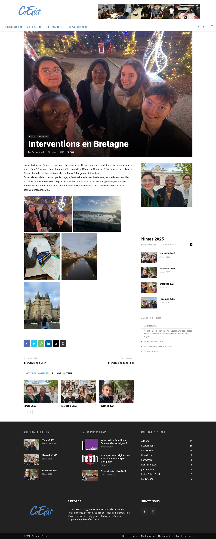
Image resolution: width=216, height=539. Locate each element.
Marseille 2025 (69, 406)
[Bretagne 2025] (149, 287)
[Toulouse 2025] (116, 391)
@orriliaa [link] (108, 181)
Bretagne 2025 (167, 284)
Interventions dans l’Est (121, 362)
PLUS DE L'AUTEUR (62, 373)
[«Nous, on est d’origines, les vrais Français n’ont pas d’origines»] (90, 459)
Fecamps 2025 (167, 299)
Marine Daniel (148, 244)
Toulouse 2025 (107, 406)
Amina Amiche (39, 152)
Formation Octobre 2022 (113, 471)
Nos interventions (13, 26)
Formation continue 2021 (155, 341)
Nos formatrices (54, 26)
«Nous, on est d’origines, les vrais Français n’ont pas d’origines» (115, 458)
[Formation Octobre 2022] (90, 475)
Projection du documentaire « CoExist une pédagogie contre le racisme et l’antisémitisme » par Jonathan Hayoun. (168, 334)
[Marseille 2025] (78, 391)
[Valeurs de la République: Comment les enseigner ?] (90, 444)
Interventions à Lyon (35, 362)
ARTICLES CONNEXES (36, 373)
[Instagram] (203, 27)
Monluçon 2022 (151, 352)
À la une (32, 136)
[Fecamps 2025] (149, 302)
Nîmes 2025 (30, 406)
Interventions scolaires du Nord (158, 346)
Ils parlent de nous (78, 26)
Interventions (43, 136)
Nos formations (34, 26)
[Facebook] (198, 27)
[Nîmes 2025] (41, 391)
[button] (212, 27)
